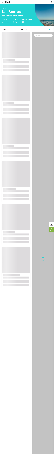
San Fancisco (12, 60)
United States (5, 9)
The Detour (6, 191)
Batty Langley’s (7, 277)
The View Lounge (8, 234)
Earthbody (6, 62)
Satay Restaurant (8, 148)
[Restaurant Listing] (8, 2)
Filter (22, 29)
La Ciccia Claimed (8, 105)
